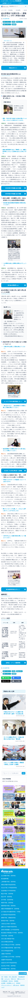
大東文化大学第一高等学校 (8, 924)
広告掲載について (11, 983)
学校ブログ (13, 979)
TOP (2, 977)
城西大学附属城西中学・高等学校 (10, 908)
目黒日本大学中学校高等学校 (9, 963)
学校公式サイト (13, 68)
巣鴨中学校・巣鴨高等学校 (8, 917)
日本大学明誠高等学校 (7, 951)
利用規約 (18, 983)
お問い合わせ (16, 985)
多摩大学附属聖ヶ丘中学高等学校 (10, 930)
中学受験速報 (4, 981)
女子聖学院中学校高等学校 (8, 914)
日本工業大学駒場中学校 (7, 939)
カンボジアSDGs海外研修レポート (13, 401)
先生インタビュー (6, 21)
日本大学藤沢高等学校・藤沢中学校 (10, 948)
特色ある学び (19, 21)
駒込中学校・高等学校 (7, 893)
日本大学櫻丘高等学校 (7, 942)
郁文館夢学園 (6, 18)
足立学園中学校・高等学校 (8, 875)
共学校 (13, 21)
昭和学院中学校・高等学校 (8, 905)
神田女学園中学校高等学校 (8, 884)
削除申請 (22, 985)
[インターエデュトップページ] (14, 872)
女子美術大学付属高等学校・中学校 (10, 911)
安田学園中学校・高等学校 (8, 969)
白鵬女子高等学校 (6, 954)
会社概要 (3, 983)
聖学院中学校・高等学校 (7, 921)
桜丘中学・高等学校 (6, 896)
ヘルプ (2, 987)
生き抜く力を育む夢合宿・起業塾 (13, 470)
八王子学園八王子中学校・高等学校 (10, 957)
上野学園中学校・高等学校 (8, 881)
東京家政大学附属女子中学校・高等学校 (12, 933)
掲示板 (6, 977)
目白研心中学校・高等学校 (8, 966)
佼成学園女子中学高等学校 (8, 890)
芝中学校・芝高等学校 (7, 899)
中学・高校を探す (13, 977)
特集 (2, 979)
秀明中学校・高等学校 (7, 902)
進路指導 (14, 24)
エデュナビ (7, 979)
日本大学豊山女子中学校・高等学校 (10, 945)
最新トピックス (21, 979)
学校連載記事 (21, 977)
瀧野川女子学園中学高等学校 (9, 927)
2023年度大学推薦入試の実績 (13, 194)
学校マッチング (7, 3)
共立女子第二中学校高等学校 (9, 887)
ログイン (22, 3)
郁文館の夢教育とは (13, 285)
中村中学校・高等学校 (7, 936)
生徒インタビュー (6, 24)
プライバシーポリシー (6, 985)
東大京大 (11, 981)
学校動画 (16, 981)
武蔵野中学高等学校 (6, 960)
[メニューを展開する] (25, 6)
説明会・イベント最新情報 (13, 663)
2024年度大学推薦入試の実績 (13, 188)
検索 (23, 773)
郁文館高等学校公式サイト (13, 589)
